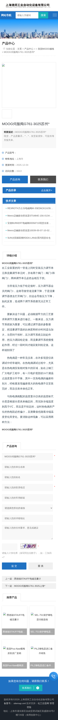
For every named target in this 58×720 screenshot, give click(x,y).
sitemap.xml (20, 703)
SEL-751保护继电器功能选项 (42, 631)
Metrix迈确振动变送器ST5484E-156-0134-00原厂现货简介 (30, 215)
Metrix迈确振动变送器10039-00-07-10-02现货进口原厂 (30, 230)
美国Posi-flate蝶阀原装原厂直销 (15, 665)
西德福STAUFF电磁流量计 (27, 578)
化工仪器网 (43, 703)
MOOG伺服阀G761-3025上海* (29, 586)
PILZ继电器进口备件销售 (42, 665)
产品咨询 (15, 179)
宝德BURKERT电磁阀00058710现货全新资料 (30, 223)
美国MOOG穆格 (46, 49)
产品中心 (28, 49)
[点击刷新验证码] (28, 546)
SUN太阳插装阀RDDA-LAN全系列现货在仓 (29, 238)
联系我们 (43, 179)
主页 (19, 49)
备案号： (8, 703)
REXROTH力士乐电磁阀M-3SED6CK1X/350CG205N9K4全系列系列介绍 (30, 208)
